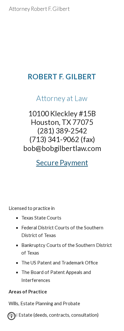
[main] (62, 132)
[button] (11, 318)
